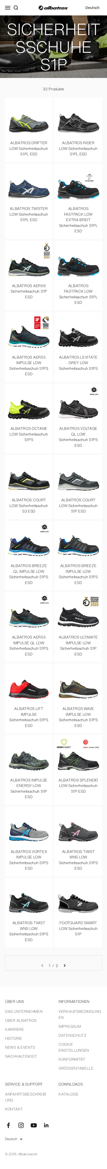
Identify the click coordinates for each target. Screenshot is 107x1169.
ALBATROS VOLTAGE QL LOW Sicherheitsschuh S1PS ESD (78, 437)
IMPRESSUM (69, 1026)
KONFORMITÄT (71, 1059)
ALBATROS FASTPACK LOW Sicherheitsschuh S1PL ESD (78, 294)
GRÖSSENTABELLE (76, 1068)
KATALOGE (68, 1094)
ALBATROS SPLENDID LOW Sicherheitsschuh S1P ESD (78, 785)
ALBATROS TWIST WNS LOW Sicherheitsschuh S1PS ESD (78, 860)
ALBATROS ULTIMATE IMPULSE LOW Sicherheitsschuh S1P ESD (78, 645)
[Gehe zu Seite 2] (64, 966)
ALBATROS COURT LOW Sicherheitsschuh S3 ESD (28, 505)
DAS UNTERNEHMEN (24, 1011)
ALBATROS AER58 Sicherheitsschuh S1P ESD (28, 291)
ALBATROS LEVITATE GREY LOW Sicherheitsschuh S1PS (78, 362)
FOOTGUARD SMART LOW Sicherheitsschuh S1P (78, 928)
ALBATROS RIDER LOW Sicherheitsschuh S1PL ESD (78, 148)
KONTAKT (14, 1109)
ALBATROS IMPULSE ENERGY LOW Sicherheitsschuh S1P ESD (28, 788)
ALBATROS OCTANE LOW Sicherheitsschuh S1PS (28, 434)
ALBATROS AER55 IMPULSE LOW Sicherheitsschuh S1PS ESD (28, 365)
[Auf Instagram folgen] (21, 1125)
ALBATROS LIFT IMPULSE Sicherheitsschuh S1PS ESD (28, 717)
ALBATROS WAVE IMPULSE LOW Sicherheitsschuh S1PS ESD (78, 717)
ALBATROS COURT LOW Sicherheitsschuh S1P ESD (78, 505)
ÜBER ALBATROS (21, 1020)
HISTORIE (13, 1038)
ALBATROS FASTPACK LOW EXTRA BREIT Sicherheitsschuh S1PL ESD (78, 220)
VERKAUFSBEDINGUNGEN (79, 1014)
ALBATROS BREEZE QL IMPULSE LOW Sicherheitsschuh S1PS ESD (28, 574)
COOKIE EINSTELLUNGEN (73, 1047)
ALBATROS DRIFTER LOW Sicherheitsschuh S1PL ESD (28, 148)
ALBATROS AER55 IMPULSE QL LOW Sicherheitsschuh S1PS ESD (28, 645)
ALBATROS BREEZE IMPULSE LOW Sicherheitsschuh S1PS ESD (78, 574)
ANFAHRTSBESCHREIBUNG (25, 1097)
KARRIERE (14, 1029)
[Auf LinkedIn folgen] (46, 1125)
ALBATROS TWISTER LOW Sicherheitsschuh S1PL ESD (28, 214)
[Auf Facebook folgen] (8, 1125)
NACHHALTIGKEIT (21, 1056)
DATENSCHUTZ (72, 1035)
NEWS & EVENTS (20, 1047)
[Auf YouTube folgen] (33, 1125)
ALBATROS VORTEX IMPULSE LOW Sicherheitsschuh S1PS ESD (28, 860)
